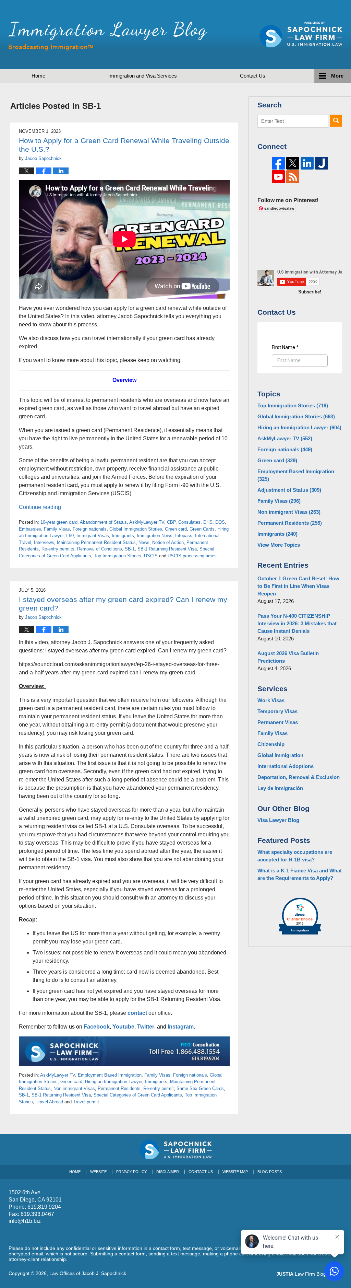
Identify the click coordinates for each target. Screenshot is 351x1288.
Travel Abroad (49, 1101)
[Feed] (293, 176)
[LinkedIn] (307, 163)
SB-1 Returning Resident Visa (167, 549)
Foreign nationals (90, 529)
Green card (176, 529)
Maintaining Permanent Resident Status (96, 542)
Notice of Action (168, 542)
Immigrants (123, 535)
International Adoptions (285, 766)
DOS (220, 522)
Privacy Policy (131, 1172)
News (143, 542)
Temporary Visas (277, 711)
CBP (171, 522)
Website (98, 1172)
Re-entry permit (158, 1088)
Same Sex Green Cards (200, 1088)
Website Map (235, 1172)
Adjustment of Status (289, 490)
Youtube (123, 1027)
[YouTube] (278, 176)
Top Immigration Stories (117, 555)
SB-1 (130, 549)
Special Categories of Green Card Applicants (138, 1095)
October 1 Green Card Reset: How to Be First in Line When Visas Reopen (298, 586)
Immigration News (154, 535)
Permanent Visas (277, 722)
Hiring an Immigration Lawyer (113, 1081)
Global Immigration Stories (135, 529)
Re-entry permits (57, 549)
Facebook (97, 1027)
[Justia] (321, 163)
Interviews (44, 542)
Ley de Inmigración (280, 788)
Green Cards (202, 529)
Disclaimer (167, 1172)
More (337, 76)
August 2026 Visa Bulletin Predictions (288, 657)
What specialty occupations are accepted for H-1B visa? (294, 855)
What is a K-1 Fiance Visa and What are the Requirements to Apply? (299, 874)
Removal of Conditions (99, 549)
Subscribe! (309, 291)
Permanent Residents (119, 1088)
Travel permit (86, 1101)
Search (336, 121)
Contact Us (201, 1172)
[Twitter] (293, 163)
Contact (252, 76)
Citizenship (271, 744)
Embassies (30, 529)
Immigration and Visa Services (142, 76)
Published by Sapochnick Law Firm (300, 34)
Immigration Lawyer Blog (108, 36)
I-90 (70, 535)
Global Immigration (280, 755)
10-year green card (58, 522)
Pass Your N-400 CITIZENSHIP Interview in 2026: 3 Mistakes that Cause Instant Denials (297, 623)
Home (38, 76)
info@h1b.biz (25, 1221)
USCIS (151, 555)
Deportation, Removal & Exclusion (298, 777)
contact (137, 1013)
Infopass (183, 535)
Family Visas (57, 529)
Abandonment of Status (103, 522)
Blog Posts (269, 1172)
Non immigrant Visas (74, 1088)
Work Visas (271, 700)
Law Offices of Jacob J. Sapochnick (87, 1273)
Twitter (145, 1027)
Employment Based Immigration (110, 1075)
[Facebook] (278, 163)
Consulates (189, 522)
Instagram (181, 1027)
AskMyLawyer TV (146, 522)
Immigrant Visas (92, 535)
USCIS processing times (192, 555)
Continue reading (40, 507)
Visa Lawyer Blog (278, 820)
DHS (208, 522)
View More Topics (278, 545)
